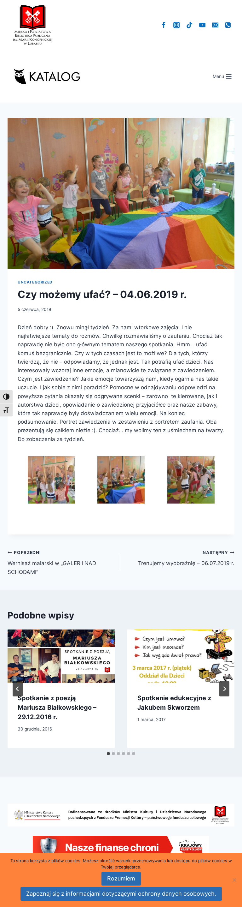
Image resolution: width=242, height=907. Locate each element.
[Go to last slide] (18, 688)
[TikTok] (189, 25)
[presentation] (61, 656)
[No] (234, 880)
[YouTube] (202, 25)
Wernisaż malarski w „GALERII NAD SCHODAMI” (52, 562)
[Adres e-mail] (215, 25)
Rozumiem (121, 878)
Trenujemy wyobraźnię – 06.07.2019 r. (186, 558)
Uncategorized (35, 282)
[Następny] (224, 688)
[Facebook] (163, 25)
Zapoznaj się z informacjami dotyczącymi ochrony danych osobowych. (121, 893)
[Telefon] (228, 25)
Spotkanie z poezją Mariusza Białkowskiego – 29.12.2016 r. (57, 707)
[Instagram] (176, 25)
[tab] (108, 753)
